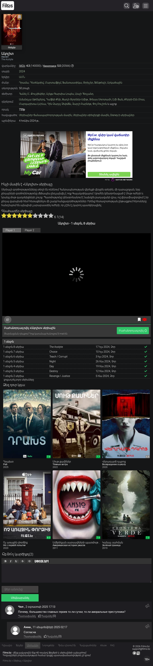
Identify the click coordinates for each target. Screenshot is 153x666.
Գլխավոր (7, 645)
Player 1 (10, 230)
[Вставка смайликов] (29, 561)
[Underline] (16, 561)
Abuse (103, 645)
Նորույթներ (48, 645)
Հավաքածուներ (87, 645)
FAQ (112, 645)
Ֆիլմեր (19, 645)
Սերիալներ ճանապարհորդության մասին (45, 115)
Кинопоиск (49, 65)
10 (51, 215)
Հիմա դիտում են (67, 645)
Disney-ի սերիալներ (122, 115)
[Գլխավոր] (8, 5)
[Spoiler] (41, 561)
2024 (22, 71)
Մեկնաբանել (20, 597)
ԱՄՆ (22, 76)
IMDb (22, 65)
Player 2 (29, 230)
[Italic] (10, 561)
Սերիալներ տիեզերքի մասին (91, 115)
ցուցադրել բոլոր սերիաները (19, 379)
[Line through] (22, 561)
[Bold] (5, 561)
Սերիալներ (32, 645)
